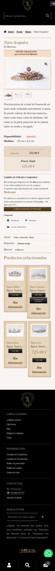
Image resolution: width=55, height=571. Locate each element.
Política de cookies (14, 468)
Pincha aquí (9, 192)
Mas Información (15, 304)
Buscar (27, 565)
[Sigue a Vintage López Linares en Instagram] (26, 552)
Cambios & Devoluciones (17, 459)
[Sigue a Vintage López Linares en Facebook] (22, 552)
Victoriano (43, 346)
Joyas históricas (22, 290)
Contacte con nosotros (38, 300)
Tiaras (28, 31)
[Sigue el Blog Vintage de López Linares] (34, 552)
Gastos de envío (13, 472)
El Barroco (19, 250)
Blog (9, 429)
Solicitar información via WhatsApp (27, 209)
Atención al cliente (14, 497)
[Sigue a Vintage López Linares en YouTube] (30, 552)
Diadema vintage (24, 243)
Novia (19, 31)
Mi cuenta (9, 565)
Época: (10, 290)
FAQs (9, 437)
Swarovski (23, 237)
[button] (46, 64)
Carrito (43, 562)
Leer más (15, 295)
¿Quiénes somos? (14, 420)
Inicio (11, 31)
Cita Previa (11, 424)
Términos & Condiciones (17, 454)
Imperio (41, 290)
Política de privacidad (15, 463)
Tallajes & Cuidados (15, 433)
